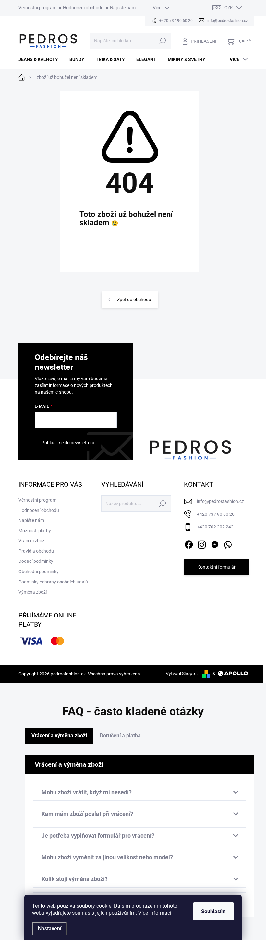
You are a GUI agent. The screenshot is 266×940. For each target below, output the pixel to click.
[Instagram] (202, 543)
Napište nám (123, 7)
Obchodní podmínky (38, 571)
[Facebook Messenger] (215, 543)
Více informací (154, 913)
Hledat (162, 40)
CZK (228, 7)
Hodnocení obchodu (83, 7)
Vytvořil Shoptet (182, 673)
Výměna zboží (32, 592)
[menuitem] (40, 59)
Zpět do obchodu (134, 299)
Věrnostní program (37, 7)
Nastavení (49, 928)
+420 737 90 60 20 (216, 514)
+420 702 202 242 (215, 526)
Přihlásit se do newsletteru (68, 442)
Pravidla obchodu (36, 551)
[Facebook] (189, 543)
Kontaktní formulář (216, 567)
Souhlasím (213, 911)
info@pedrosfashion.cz (220, 501)
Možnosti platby (34, 530)
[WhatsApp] (228, 543)
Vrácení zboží (31, 540)
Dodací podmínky (35, 561)
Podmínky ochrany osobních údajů (53, 581)
